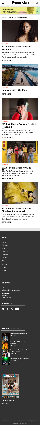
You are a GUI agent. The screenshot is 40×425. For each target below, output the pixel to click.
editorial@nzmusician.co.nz (11, 290)
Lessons (5, 251)
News (4, 242)
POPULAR (14, 328)
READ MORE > (7, 60)
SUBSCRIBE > (6, 403)
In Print (4, 264)
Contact (4, 270)
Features (5, 245)
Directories (5, 255)
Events (4, 258)
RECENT (5, 328)
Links (4, 267)
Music (4, 248)
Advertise (5, 261)
